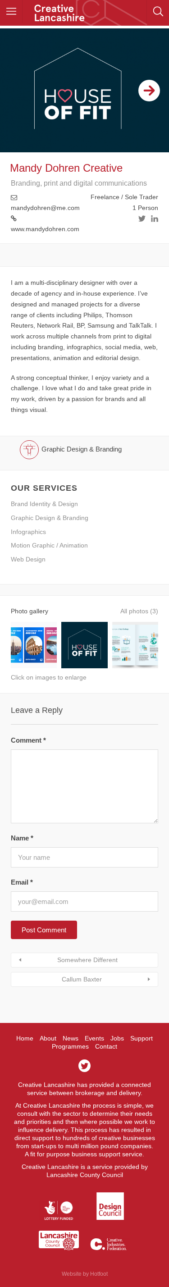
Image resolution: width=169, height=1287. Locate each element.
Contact (106, 1046)
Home (24, 1038)
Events (94, 1038)
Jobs (117, 1038)
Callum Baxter (82, 979)
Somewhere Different (87, 959)
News (70, 1038)
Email (22, 882)
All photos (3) (139, 611)
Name (22, 838)
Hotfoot (99, 1274)
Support (141, 1038)
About (48, 1038)
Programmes (70, 1046)
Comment (28, 740)
